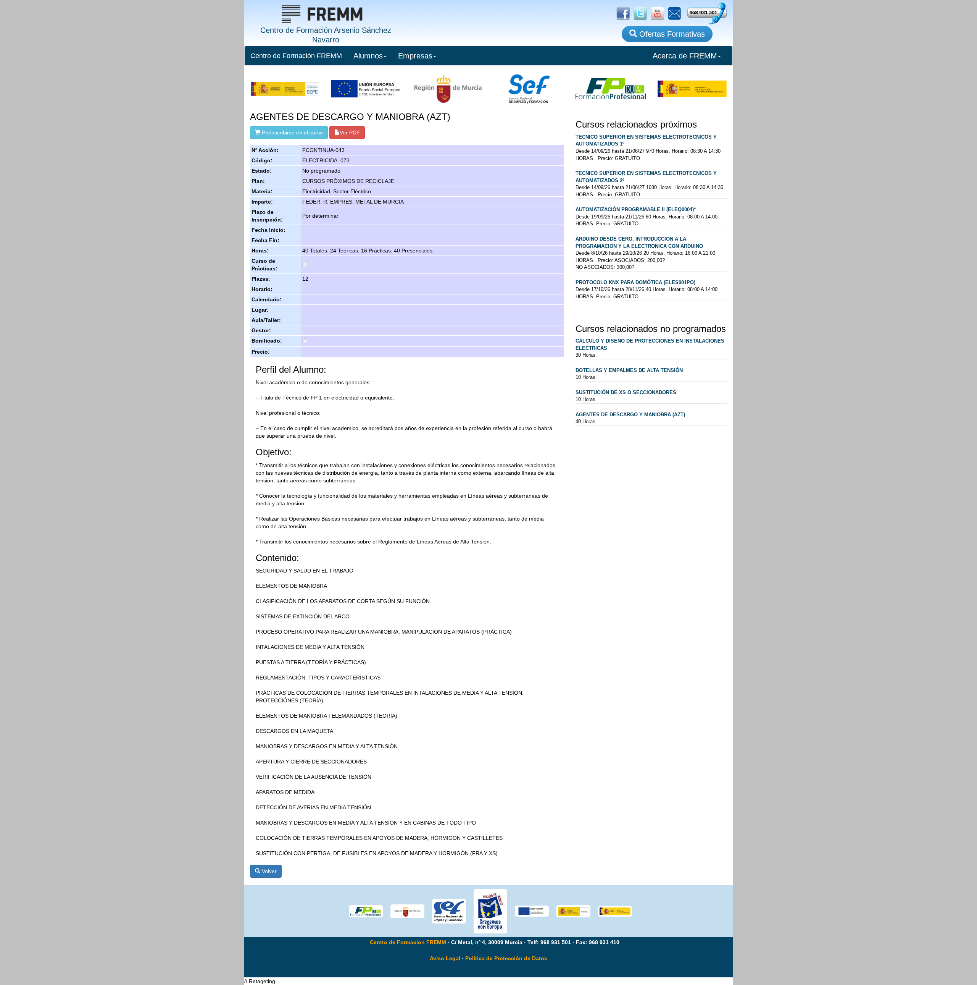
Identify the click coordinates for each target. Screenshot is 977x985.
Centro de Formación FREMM (296, 56)
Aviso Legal (445, 958)
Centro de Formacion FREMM (408, 942)
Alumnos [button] (368, 56)
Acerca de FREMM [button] (685, 56)
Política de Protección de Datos (506, 958)
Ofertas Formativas (671, 34)
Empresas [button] (415, 56)
